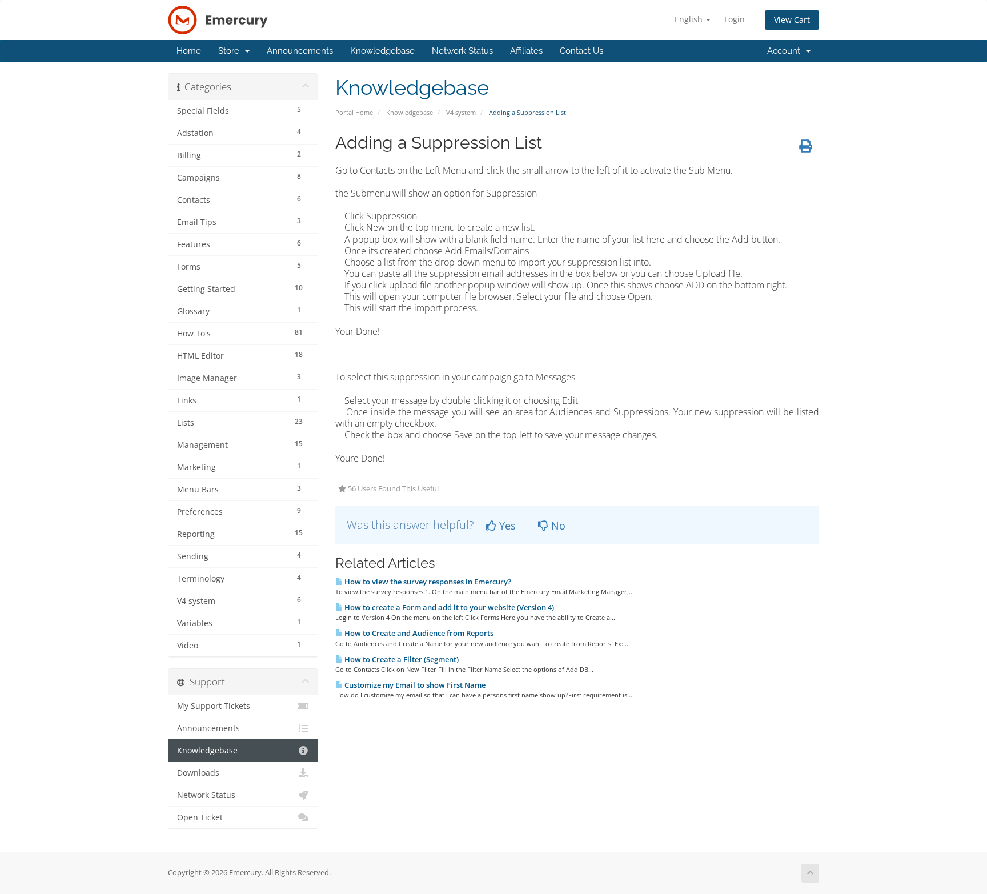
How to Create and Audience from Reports (418, 633)
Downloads (198, 773)
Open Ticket (200, 817)
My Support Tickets (213, 706)
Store (231, 51)
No (556, 525)
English (690, 19)
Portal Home (354, 112)
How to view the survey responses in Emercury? (427, 581)
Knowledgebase (382, 51)
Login (734, 19)
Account (786, 51)
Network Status (462, 51)
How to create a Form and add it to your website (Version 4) (448, 607)
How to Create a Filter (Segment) (401, 659)
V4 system (461, 112)
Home (188, 51)
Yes (506, 525)
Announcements (300, 51)
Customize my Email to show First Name (414, 685)
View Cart (792, 19)
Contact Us (581, 51)
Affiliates (526, 51)
